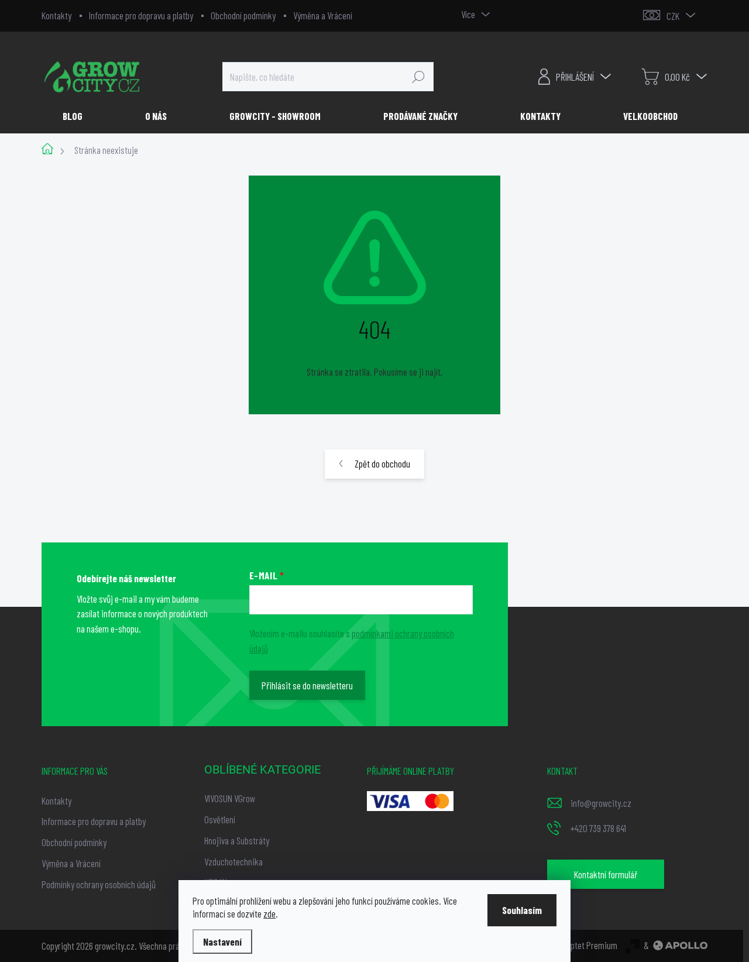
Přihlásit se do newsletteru (307, 685)
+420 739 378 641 (598, 828)
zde (269, 913)
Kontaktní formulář (605, 874)
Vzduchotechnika (233, 861)
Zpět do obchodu (382, 463)
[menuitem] (77, 115)
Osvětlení (219, 819)
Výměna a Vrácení (322, 15)
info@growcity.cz (601, 803)
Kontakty (56, 15)
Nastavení (222, 941)
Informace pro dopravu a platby (141, 15)
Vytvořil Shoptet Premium (574, 945)
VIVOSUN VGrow (229, 798)
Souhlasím (522, 910)
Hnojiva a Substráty (236, 840)
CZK (672, 16)
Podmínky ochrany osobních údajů (99, 884)
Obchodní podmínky (243, 15)
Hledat (418, 77)
